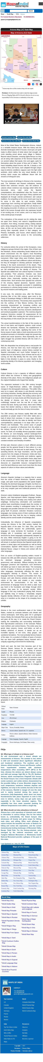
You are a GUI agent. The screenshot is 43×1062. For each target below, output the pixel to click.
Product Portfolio (15, 1051)
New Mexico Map (18, 883)
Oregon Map (31, 860)
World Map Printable (9, 910)
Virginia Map (31, 878)
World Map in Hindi (8, 907)
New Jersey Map (17, 880)
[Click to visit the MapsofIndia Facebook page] (33, 85)
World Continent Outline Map (10, 942)
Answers (24, 1030)
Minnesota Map (17, 862)
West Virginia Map (33, 883)
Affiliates (24, 1036)
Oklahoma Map (32, 857)
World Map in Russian (9, 917)
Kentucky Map (5, 888)
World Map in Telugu (9, 929)
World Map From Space (10, 932)
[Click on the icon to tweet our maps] (41, 85)
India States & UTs (9, 1039)
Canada (6, 1005)
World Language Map (9, 963)
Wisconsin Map (32, 886)
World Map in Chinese (29, 931)
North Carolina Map (18, 888)
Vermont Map (32, 875)
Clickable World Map (28, 1002)
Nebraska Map (17, 873)
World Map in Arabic (9, 956)
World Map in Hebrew (9, 966)
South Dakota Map (33, 865)
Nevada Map (16, 875)
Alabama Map (5, 852)
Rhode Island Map (33, 862)
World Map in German (29, 916)
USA (17, 14)
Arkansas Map (5, 857)
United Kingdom (9, 1008)
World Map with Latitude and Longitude (30, 908)
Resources (25, 1024)
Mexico (6, 1019)
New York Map (17, 886)
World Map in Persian (9, 953)
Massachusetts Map (18, 857)
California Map (5, 860)
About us (25, 1027)
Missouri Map (17, 868)
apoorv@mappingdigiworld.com (11, 19)
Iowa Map (4, 883)
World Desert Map (28, 924)
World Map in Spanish (9, 914)
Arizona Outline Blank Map (31, 141)
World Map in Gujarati (9, 960)
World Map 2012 (8, 900)
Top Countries (8, 999)
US (5, 1002)
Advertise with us (27, 1051)
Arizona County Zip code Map (11, 141)
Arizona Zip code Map (24, 137)
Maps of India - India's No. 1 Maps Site (3, 4)
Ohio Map (31, 852)
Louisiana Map (5, 891)
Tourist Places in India (10, 1036)
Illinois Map (4, 875)
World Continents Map (29, 1011)
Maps (5, 1042)
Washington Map (32, 880)
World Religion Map (9, 926)
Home (2, 14)
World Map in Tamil (8, 938)
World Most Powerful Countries (9, 970)
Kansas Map (4, 886)
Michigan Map (17, 860)
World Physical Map (29, 900)
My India (24, 1033)
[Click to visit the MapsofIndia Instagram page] (37, 85)
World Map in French (29, 912)
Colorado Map (5, 862)
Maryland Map (17, 855)
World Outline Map (8, 904)
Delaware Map (5, 868)
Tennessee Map (32, 868)
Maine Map (16, 852)
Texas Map (31, 870)
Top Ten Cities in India (10, 1027)
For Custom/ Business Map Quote (11, 17)
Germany (6, 1011)
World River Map (28, 934)
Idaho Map (4, 878)
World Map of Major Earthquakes (29, 920)
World (24, 999)
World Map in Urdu (28, 928)
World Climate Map (8, 946)
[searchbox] (18, 11)
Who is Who (7, 1033)
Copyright (17, 1046)
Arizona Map (4, 855)
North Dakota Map (18, 891)
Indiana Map (4, 880)
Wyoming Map (32, 888)
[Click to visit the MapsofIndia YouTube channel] (29, 85)
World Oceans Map (28, 1008)
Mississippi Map (17, 865)
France (6, 1014)
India (5, 1024)
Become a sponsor (28, 1039)
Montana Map (17, 870)
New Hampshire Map (19, 878)
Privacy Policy (26, 1048)
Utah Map (31, 873)
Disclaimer (17, 1048)
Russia (6, 1017)
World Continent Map (29, 904)
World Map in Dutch (9, 949)
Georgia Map (4, 873)
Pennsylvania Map (33, 855)
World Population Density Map (11, 921)
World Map (10, 14)
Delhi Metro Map (9, 1030)
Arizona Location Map (9, 137)
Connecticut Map (5, 865)
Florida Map (4, 870)
